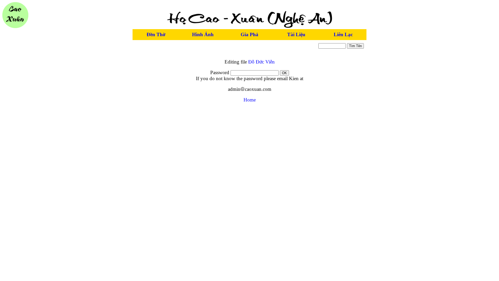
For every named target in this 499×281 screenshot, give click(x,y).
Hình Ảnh (203, 34)
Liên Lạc (343, 34)
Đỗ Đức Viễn (261, 62)
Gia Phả (249, 34)
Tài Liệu (296, 34)
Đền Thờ (156, 34)
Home (250, 100)
